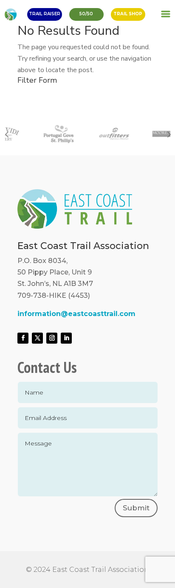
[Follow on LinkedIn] (66, 338)
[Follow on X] (37, 338)
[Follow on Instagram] (51, 338)
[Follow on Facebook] (22, 338)
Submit (136, 508)
